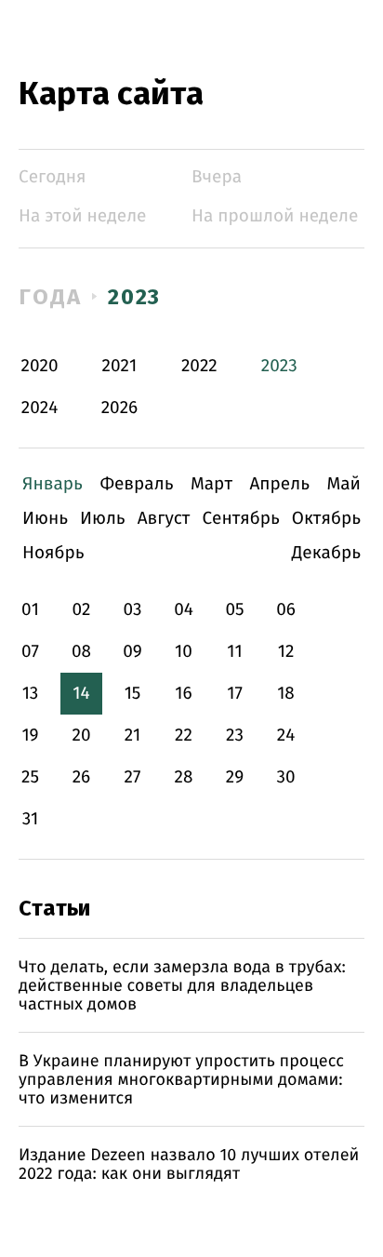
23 (235, 735)
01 (30, 610)
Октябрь (326, 518)
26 (82, 777)
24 (286, 735)
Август (164, 518)
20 (81, 735)
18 (286, 693)
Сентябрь (240, 518)
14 (81, 693)
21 (133, 735)
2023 (135, 297)
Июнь (45, 518)
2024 (40, 408)
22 (183, 735)
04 (183, 610)
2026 (120, 408)
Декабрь (326, 553)
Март (211, 484)
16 (183, 693)
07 (30, 651)
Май (343, 484)
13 (30, 693)
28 (184, 777)
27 (133, 777)
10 (183, 651)
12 (286, 651)
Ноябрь (53, 553)
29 (235, 777)
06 (286, 610)
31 (30, 819)
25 (30, 777)
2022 (199, 366)
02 (81, 610)
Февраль (136, 484)
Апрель (279, 484)
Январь (52, 484)
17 (235, 693)
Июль (102, 518)
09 (132, 651)
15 (133, 693)
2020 (40, 366)
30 (285, 777)
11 (234, 651)
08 (81, 651)
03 (132, 610)
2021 (120, 366)
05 (234, 610)
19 (29, 735)
